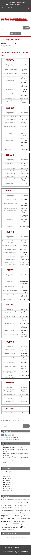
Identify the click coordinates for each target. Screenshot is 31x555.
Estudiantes (6, 478)
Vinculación (6, 490)
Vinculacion (3, 529)
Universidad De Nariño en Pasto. (12, 527)
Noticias (5, 486)
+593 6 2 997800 (11, 2)
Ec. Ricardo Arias (24, 279)
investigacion (21, 515)
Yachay (8, 529)
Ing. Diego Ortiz (24, 78)
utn (21, 526)
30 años (12, 499)
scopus (21, 524)
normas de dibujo (17, 521)
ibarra (18, 512)
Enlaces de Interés (7, 8)
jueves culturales (8, 518)
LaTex (16, 518)
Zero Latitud (12, 529)
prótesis (23, 521)
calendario (10, 502)
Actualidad (6, 472)
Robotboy (4, 524)
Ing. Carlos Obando (24, 397)
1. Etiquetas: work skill (6, 499)
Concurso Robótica (7, 507)
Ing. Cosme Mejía (24, 119)
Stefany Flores (24, 117)
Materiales (27, 518)
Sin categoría (6, 488)
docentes (16, 507)
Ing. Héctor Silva (24, 126)
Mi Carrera (6, 484)
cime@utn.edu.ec (21, 2)
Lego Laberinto (21, 518)
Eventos (5, 480)
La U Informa (8, 444)
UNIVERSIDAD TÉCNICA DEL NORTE (13, 457)
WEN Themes (16, 553)
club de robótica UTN (9, 505)
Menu (17, 34)
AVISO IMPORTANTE (9, 447)
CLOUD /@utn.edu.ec (14, 4)
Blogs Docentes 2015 (9, 43)
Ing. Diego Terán (24, 226)
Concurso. (24, 505)
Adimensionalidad (18, 499)
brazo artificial (4, 502)
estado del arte (14, 510)
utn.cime (26, 527)
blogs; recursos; (15, 420)
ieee (23, 513)
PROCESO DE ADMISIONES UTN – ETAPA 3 (15, 449)
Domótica (20, 507)
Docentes (5, 420)
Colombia (20, 505)
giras (15, 513)
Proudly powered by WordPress (11, 551)
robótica (16, 524)
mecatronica (7, 521)
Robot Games (10, 524)
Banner (5, 474)
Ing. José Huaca (24, 257)
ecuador (7, 510)
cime (26, 502)
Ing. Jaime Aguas (24, 98)
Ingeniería (5, 515)
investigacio (12, 515)
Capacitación (18, 502)
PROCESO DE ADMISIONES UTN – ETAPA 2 (15, 453)
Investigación (6, 482)
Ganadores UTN (10, 513)
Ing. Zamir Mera (24, 149)
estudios (25, 510)
